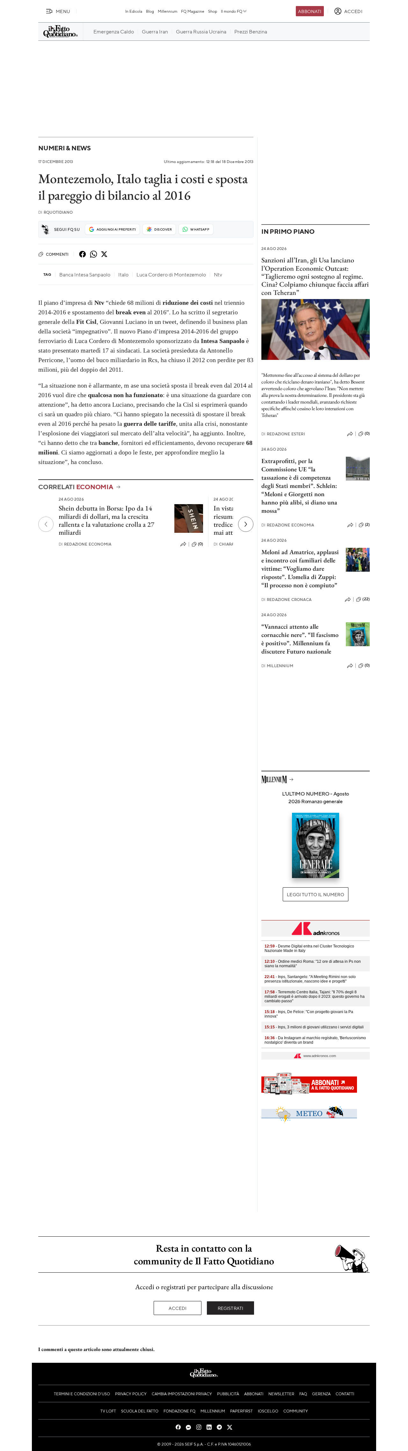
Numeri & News (64, 148)
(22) (366, 599)
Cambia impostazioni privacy (182, 1393)
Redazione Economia (85, 544)
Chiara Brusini (232, 544)
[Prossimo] (245, 524)
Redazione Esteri (283, 434)
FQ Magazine (192, 11)
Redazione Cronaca (286, 599)
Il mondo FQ (231, 11)
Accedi (178, 1308)
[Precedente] (46, 524)
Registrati (231, 1308)
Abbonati (309, 11)
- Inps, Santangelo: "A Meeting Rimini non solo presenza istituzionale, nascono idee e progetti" (310, 979)
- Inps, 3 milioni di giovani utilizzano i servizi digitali (314, 1027)
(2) (367, 524)
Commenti (57, 254)
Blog (150, 11)
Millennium (167, 11)
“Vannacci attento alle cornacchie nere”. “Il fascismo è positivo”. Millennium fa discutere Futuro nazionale (300, 638)
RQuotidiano (55, 212)
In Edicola (133, 11)
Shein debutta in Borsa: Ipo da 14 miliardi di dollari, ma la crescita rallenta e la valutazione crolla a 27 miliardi (106, 520)
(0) (200, 544)
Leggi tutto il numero (315, 894)
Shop (212, 11)
